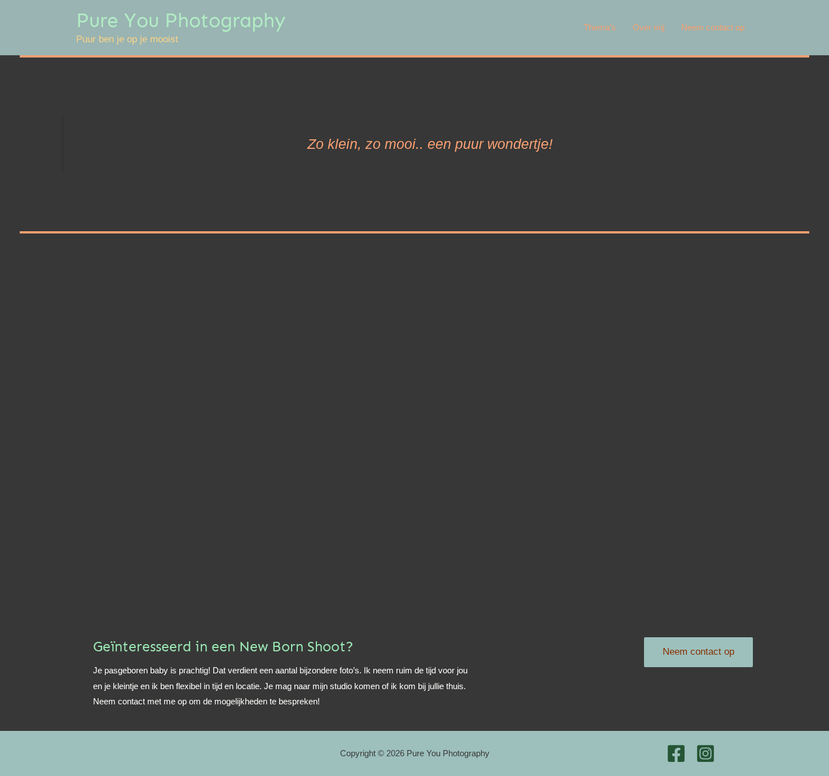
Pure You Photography (181, 20)
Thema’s (600, 27)
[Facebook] (676, 753)
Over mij (648, 27)
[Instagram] (705, 753)
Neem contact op (712, 27)
